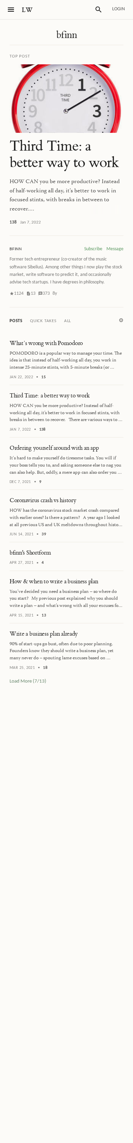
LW (27, 10)
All (67, 321)
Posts (16, 321)
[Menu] (11, 9)
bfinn (66, 35)
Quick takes (43, 321)
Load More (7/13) (28, 681)
